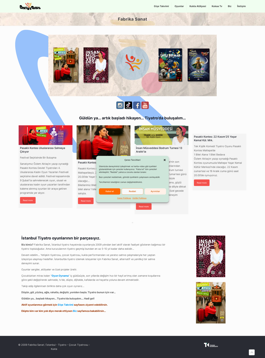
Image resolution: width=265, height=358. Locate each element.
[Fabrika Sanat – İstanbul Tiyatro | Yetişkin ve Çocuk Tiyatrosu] (30, 6)
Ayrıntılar (155, 191)
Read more (28, 200)
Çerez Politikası (124, 198)
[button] (164, 160)
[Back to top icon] (252, 352)
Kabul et (110, 191)
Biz (75, 311)
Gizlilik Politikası (139, 198)
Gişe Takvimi (65, 304)
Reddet (132, 191)
